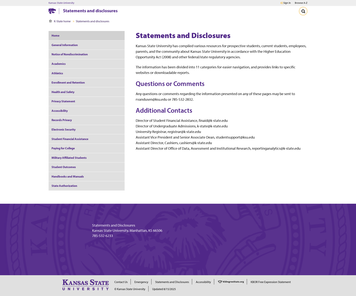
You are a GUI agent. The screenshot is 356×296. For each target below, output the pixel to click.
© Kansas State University (129, 289)
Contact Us (121, 282)
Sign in (287, 2)
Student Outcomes (64, 167)
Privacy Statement (63, 101)
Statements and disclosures (90, 10)
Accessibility (60, 111)
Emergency (141, 282)
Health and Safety (63, 92)
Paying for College (63, 148)
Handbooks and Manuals (68, 176)
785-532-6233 (102, 235)
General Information (65, 45)
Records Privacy (62, 120)
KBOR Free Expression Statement (271, 282)
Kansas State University (61, 2)
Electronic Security (63, 129)
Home (55, 35)
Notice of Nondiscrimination (70, 54)
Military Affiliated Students (69, 158)
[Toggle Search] (303, 11)
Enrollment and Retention (68, 82)
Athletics (57, 73)
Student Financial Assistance (70, 139)
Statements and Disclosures (113, 225)
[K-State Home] (52, 11)
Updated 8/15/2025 (164, 289)
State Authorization (64, 186)
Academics (59, 64)
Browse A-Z (301, 2)
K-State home (62, 21)
